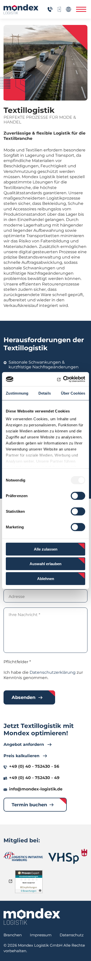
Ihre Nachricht (24, 614)
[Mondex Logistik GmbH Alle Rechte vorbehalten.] (21, 9)
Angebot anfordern (24, 744)
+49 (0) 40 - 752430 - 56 (34, 766)
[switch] (78, 496)
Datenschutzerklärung (53, 672)
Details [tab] (44, 393)
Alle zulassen (45, 549)
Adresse (17, 596)
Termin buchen (29, 805)
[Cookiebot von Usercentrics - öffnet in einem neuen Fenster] (64, 379)
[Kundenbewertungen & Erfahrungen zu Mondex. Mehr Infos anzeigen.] (26, 881)
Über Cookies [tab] (73, 393)
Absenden (23, 697)
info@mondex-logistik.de (35, 789)
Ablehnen (45, 578)
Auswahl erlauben (45, 564)
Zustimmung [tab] (17, 393)
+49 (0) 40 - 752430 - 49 (34, 777)
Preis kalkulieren (21, 755)
